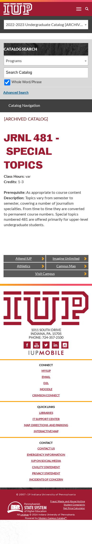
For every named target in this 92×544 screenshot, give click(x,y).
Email (46, 377)
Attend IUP (24, 258)
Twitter (46, 345)
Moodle (46, 389)
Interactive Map (46, 431)
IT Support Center (46, 419)
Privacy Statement (46, 473)
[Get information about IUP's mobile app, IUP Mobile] (46, 351)
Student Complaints (74, 504)
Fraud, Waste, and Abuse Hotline (67, 501)
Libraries (46, 412)
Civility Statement (46, 467)
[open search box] (86, 9)
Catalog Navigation (24, 106)
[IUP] (14, 9)
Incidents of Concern (46, 479)
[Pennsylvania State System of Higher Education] (26, 506)
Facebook (27, 345)
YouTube (36, 345)
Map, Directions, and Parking (46, 425)
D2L (46, 383)
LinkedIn (55, 345)
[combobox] (46, 24)
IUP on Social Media (46, 460)
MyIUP (46, 370)
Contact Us (46, 448)
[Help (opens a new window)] (85, 121)
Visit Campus (45, 274)
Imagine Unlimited (66, 258)
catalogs (24, 515)
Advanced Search (16, 93)
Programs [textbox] (14, 61)
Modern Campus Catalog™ (52, 518)
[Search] (83, 72)
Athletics (23, 266)
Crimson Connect (46, 395)
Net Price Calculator (74, 508)
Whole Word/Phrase (27, 82)
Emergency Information (46, 454)
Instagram (64, 345)
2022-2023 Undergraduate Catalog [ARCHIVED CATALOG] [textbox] (47, 25)
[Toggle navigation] (79, 9)
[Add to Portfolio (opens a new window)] (72, 121)
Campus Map (66, 266)
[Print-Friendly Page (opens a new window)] (78, 121)
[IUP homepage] (46, 294)
